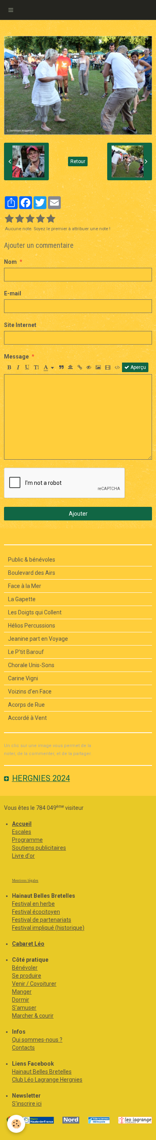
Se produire (26, 976)
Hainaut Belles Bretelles (42, 1071)
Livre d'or (23, 856)
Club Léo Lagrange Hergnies (47, 1079)
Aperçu (137, 367)
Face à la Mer (24, 586)
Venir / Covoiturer (34, 984)
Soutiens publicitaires (39, 848)
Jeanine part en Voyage (38, 639)
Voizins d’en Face (30, 691)
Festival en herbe (33, 904)
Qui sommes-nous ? (37, 1039)
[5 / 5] (50, 219)
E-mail (12, 293)
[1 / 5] (9, 219)
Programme (27, 840)
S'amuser (24, 1007)
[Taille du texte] (36, 367)
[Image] (98, 367)
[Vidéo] (108, 367)
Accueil (22, 824)
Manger (22, 992)
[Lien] (79, 367)
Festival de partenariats (41, 920)
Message (16, 356)
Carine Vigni (23, 678)
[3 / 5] (30, 219)
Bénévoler (25, 968)
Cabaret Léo (28, 944)
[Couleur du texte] (48, 367)
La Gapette (22, 599)
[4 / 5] (40, 219)
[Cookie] (16, 1124)
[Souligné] (27, 367)
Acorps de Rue (26, 705)
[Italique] (18, 367)
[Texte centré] (70, 367)
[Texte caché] (89, 367)
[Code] (117, 367)
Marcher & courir (33, 1015)
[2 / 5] (19, 219)
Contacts (23, 1047)
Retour (77, 161)
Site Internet (20, 325)
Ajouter (78, 513)
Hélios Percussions (31, 625)
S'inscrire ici (27, 1103)
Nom (10, 262)
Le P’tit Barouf (26, 652)
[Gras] (9, 367)
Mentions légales (25, 881)
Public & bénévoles (31, 559)
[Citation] (61, 367)
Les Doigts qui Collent (35, 612)
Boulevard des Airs (31, 573)
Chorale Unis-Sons (31, 665)
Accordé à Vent (27, 718)
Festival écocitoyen (36, 912)
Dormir (20, 1000)
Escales (21, 832)
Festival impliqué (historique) (48, 928)
